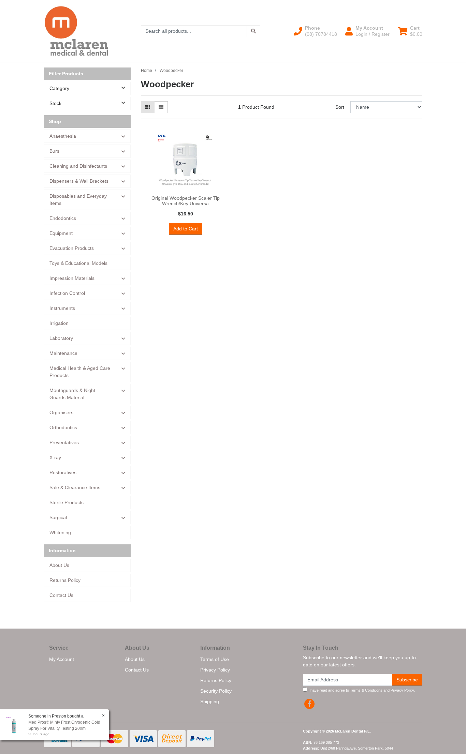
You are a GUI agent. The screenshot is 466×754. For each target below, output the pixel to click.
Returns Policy (65, 580)
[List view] (161, 107)
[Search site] (253, 31)
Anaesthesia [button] (62, 136)
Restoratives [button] (62, 472)
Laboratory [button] (61, 338)
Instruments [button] (62, 308)
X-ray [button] (55, 457)
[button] (315, 31)
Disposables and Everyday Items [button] (78, 199)
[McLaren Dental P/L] (76, 30)
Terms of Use (214, 659)
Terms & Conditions (366, 690)
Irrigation (59, 323)
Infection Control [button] (67, 293)
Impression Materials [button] (71, 278)
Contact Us (61, 595)
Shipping (209, 701)
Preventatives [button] (64, 442)
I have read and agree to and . (361, 690)
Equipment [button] (61, 233)
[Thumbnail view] (148, 107)
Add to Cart (185, 228)
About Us (59, 565)
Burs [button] (54, 151)
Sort (339, 107)
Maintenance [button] (63, 353)
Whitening (60, 532)
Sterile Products (66, 502)
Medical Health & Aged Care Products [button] (79, 371)
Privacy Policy (215, 670)
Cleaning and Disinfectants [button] (78, 166)
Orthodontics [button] (63, 427)
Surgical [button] (58, 517)
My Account (61, 659)
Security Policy (216, 691)
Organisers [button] (61, 412)
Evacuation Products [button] (71, 248)
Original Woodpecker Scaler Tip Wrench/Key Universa (185, 201)
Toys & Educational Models (78, 263)
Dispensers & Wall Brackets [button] (78, 181)
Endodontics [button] (62, 218)
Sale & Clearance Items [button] (74, 487)
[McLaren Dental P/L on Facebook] (309, 704)
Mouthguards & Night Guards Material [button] (72, 394)
